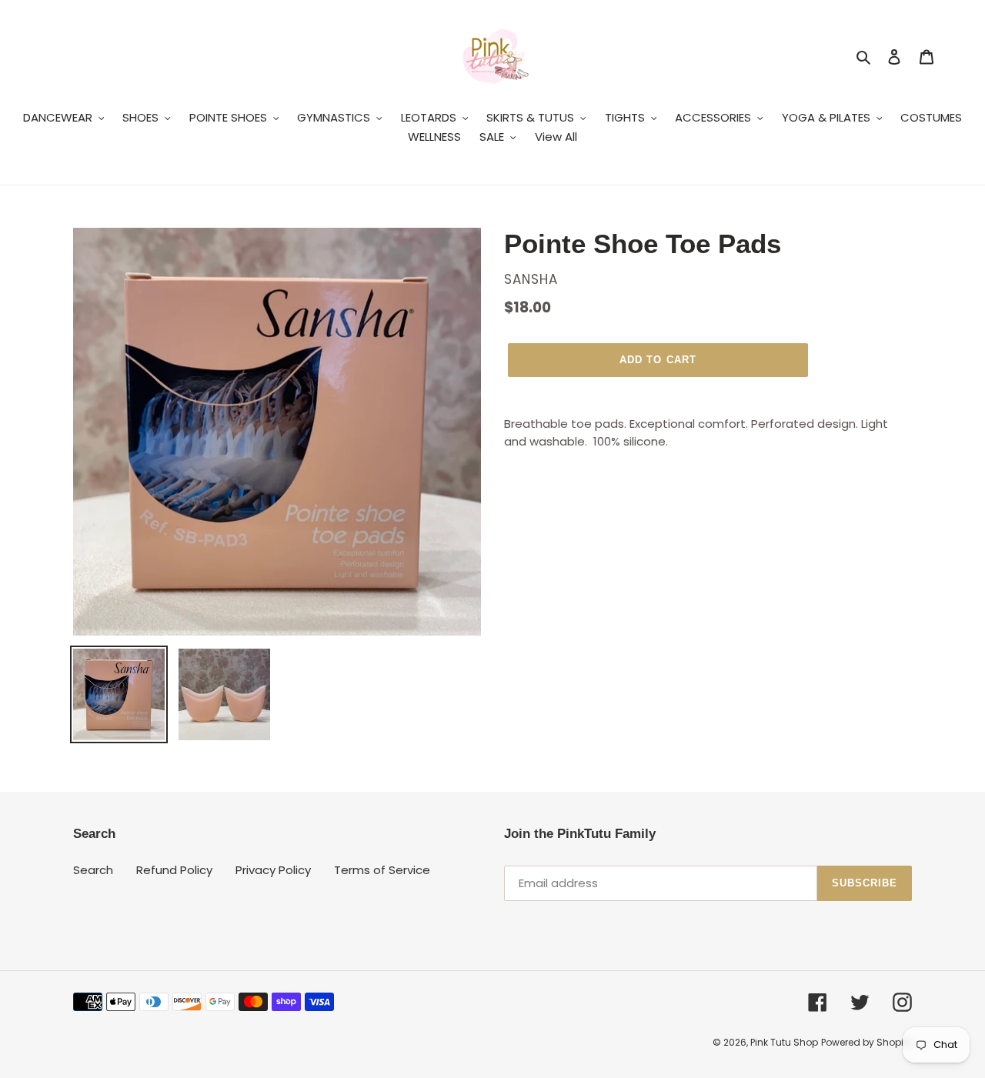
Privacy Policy (273, 870)
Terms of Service (382, 870)
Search (93, 870)
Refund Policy (174, 870)
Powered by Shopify (866, 1042)
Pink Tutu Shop (784, 1042)
